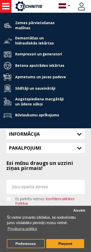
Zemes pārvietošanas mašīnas (35, 25)
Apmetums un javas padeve (40, 76)
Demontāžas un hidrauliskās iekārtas (34, 40)
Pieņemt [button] (65, 244)
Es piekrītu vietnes (45, 201)
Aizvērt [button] (79, 210)
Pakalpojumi (25, 148)
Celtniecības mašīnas (5, 6)
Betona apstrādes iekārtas (39, 65)
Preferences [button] (25, 244)
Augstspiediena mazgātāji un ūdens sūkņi (39, 101)
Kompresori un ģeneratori (38, 54)
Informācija (24, 134)
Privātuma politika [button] (22, 229)
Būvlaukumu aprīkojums (37, 115)
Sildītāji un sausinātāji (35, 88)
